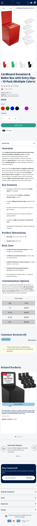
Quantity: (3, 113)
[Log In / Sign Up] (31, 3)
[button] (6, 65)
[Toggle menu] (2, 3)
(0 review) (15, 86)
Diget (23, 517)
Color (3, 104)
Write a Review (6, 339)
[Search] (28, 3)
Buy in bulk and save (13, 96)
